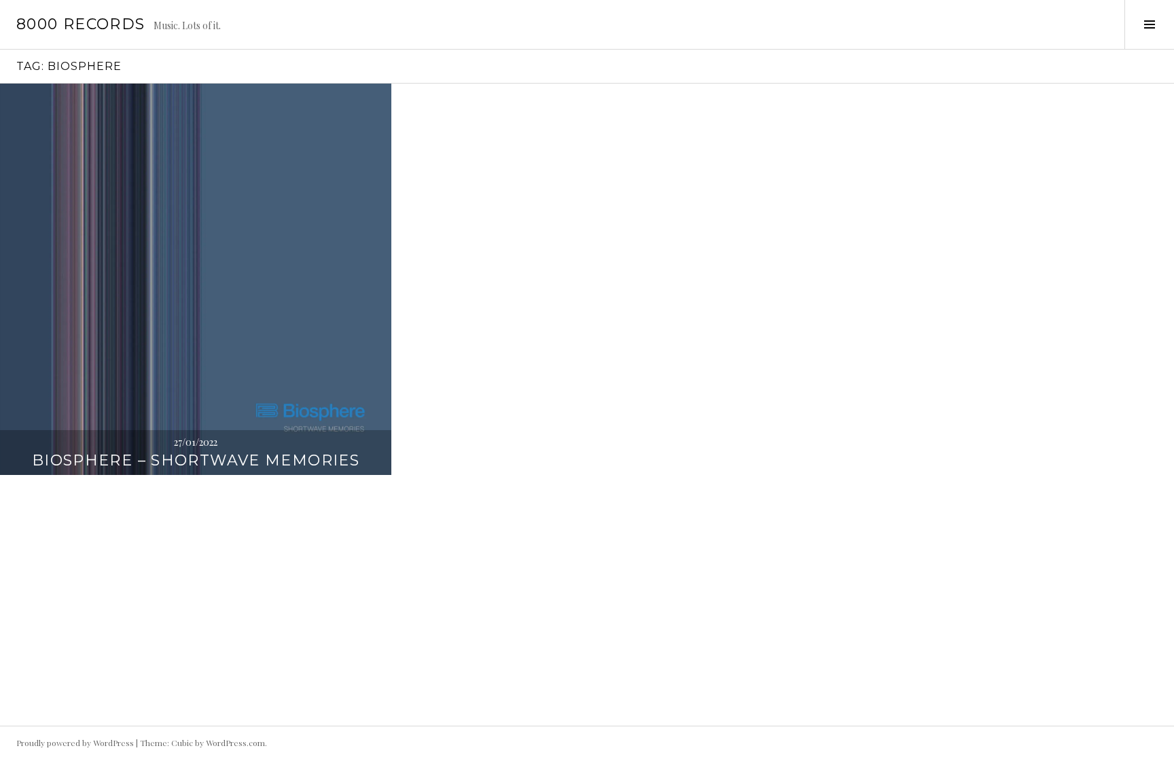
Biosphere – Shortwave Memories (195, 460)
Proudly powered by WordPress (75, 742)
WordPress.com (235, 742)
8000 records (80, 24)
